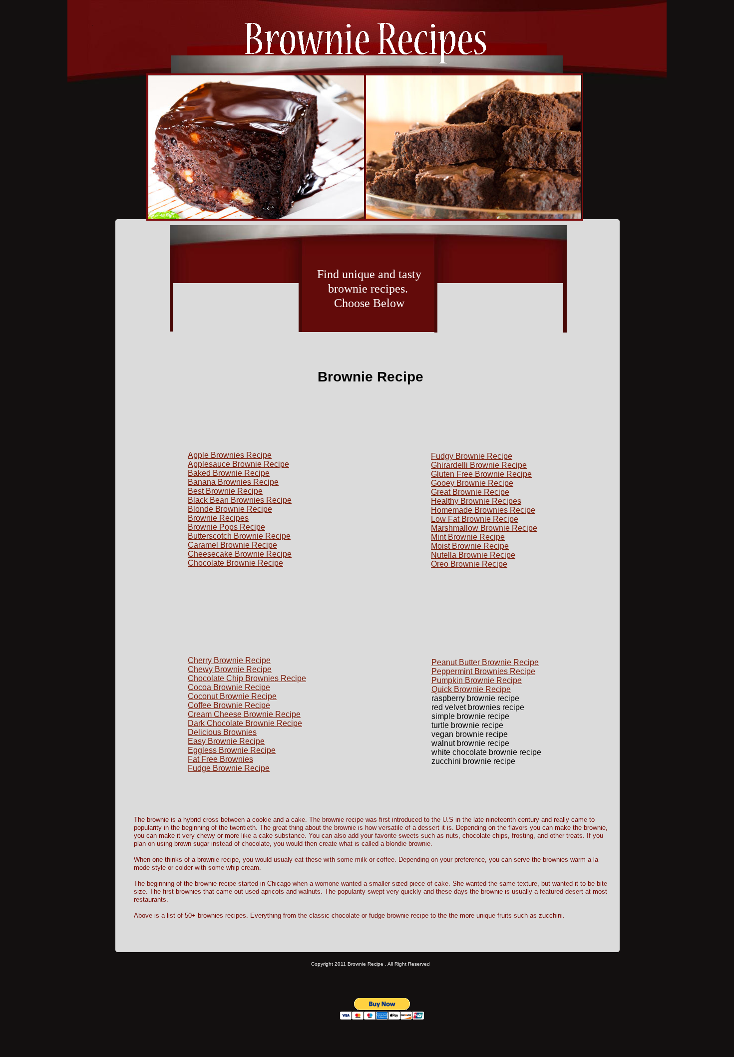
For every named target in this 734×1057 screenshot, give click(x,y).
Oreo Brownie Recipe (469, 564)
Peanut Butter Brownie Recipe (485, 662)
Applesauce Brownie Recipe (238, 464)
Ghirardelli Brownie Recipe (479, 465)
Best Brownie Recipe (225, 491)
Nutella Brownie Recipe (473, 555)
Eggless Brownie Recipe (232, 750)
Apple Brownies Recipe (230, 455)
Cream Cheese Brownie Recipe (244, 714)
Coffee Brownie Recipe (229, 705)
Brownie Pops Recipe (226, 527)
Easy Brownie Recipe (226, 741)
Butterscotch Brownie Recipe (239, 536)
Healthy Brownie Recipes (476, 501)
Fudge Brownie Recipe (229, 768)
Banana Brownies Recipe (233, 482)
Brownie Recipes (218, 518)
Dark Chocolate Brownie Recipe (245, 723)
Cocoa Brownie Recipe (229, 687)
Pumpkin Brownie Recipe (476, 680)
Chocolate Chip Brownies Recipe (247, 678)
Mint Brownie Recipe (468, 537)
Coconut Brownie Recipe (232, 696)
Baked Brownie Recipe (229, 473)
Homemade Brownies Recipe (483, 510)
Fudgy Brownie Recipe (471, 456)
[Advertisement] (235, 345)
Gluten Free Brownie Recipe (481, 474)
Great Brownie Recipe (470, 492)
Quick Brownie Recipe (471, 689)
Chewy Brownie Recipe (230, 669)
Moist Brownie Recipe (470, 546)
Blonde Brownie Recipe (230, 509)
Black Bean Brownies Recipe (240, 500)
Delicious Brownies (222, 732)
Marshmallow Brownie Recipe (484, 528)
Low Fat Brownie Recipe (474, 519)
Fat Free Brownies (220, 759)
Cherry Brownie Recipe (229, 660)
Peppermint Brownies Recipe (483, 671)
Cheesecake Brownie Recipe (240, 554)
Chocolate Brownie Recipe (235, 563)
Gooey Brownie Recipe (472, 483)
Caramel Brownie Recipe (232, 545)
